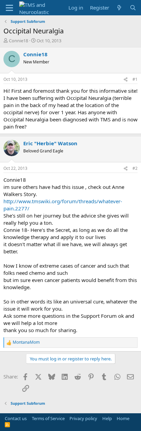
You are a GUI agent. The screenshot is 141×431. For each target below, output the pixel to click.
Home (123, 418)
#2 (135, 168)
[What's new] (119, 7)
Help (107, 418)
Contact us (16, 418)
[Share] (125, 80)
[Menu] (9, 8)
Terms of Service (48, 418)
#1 (135, 79)
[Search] (133, 7)
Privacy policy (83, 418)
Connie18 (18, 41)
